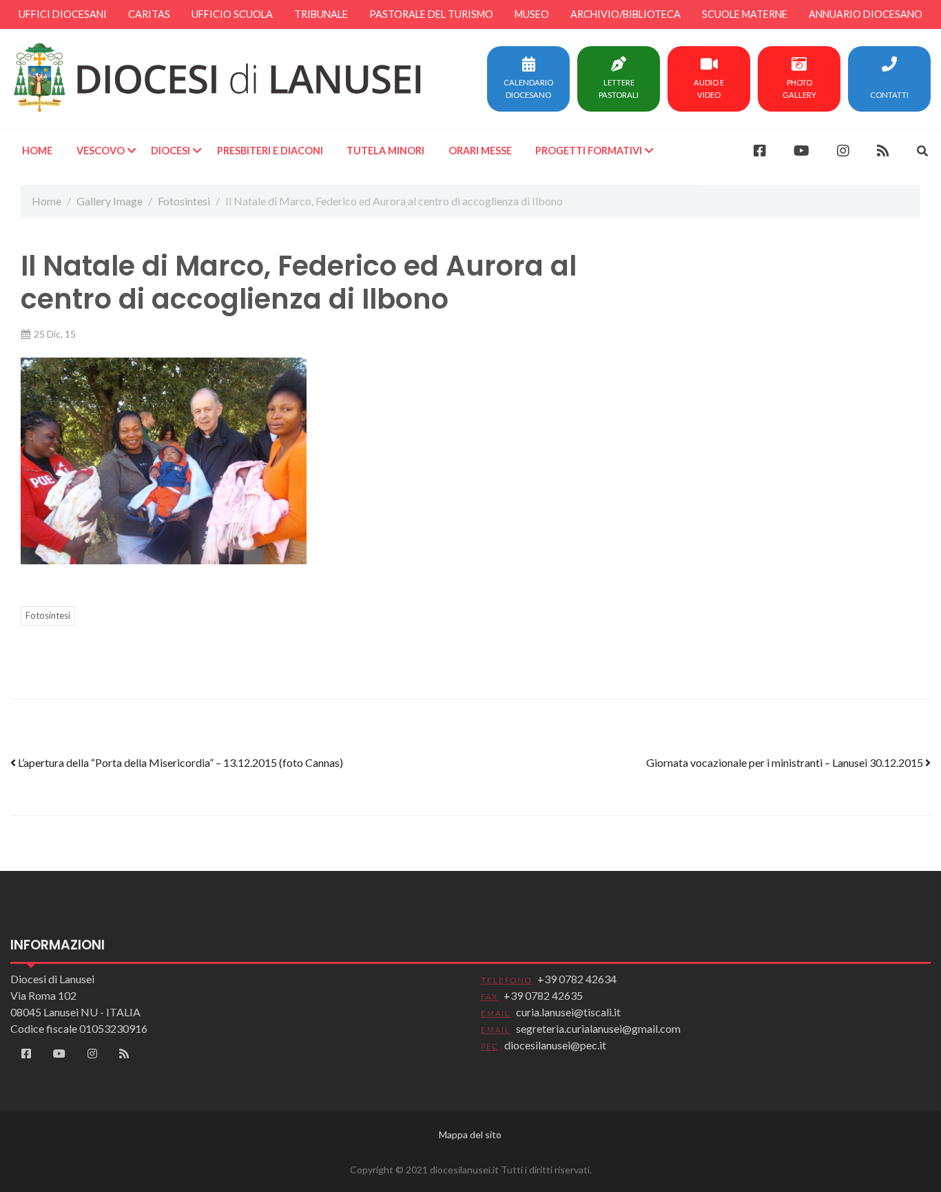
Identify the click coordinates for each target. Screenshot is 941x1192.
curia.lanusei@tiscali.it (568, 1011)
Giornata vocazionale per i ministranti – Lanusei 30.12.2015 (785, 762)
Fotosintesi (184, 200)
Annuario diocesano (865, 14)
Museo (532, 14)
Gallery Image (109, 200)
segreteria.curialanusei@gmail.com (598, 1028)
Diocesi (170, 150)
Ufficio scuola (232, 14)
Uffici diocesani (63, 14)
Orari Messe (480, 150)
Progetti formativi (588, 150)
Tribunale (321, 14)
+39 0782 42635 (543, 995)
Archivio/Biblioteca (625, 14)
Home (37, 150)
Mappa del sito (470, 1134)
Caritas (149, 14)
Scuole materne (744, 14)
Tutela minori (385, 150)
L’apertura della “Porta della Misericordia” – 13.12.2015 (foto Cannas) (179, 762)
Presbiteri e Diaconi (270, 150)
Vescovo (100, 150)
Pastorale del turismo (431, 14)
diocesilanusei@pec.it (555, 1044)
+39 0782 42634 (577, 978)
